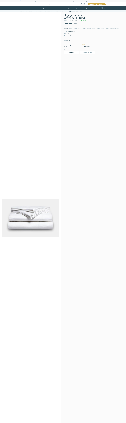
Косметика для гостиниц (86, 8)
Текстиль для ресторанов (65, 8)
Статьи (47, 1)
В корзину (71, 52)
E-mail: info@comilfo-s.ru (86, 1)
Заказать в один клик (87, 52)
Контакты (96, 1)
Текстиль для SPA (76, 8)
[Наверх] (121, 414)
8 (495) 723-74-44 (95, 4)
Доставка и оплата (40, 1)
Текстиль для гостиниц (44, 8)
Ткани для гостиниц (54, 8)
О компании (31, 1)
